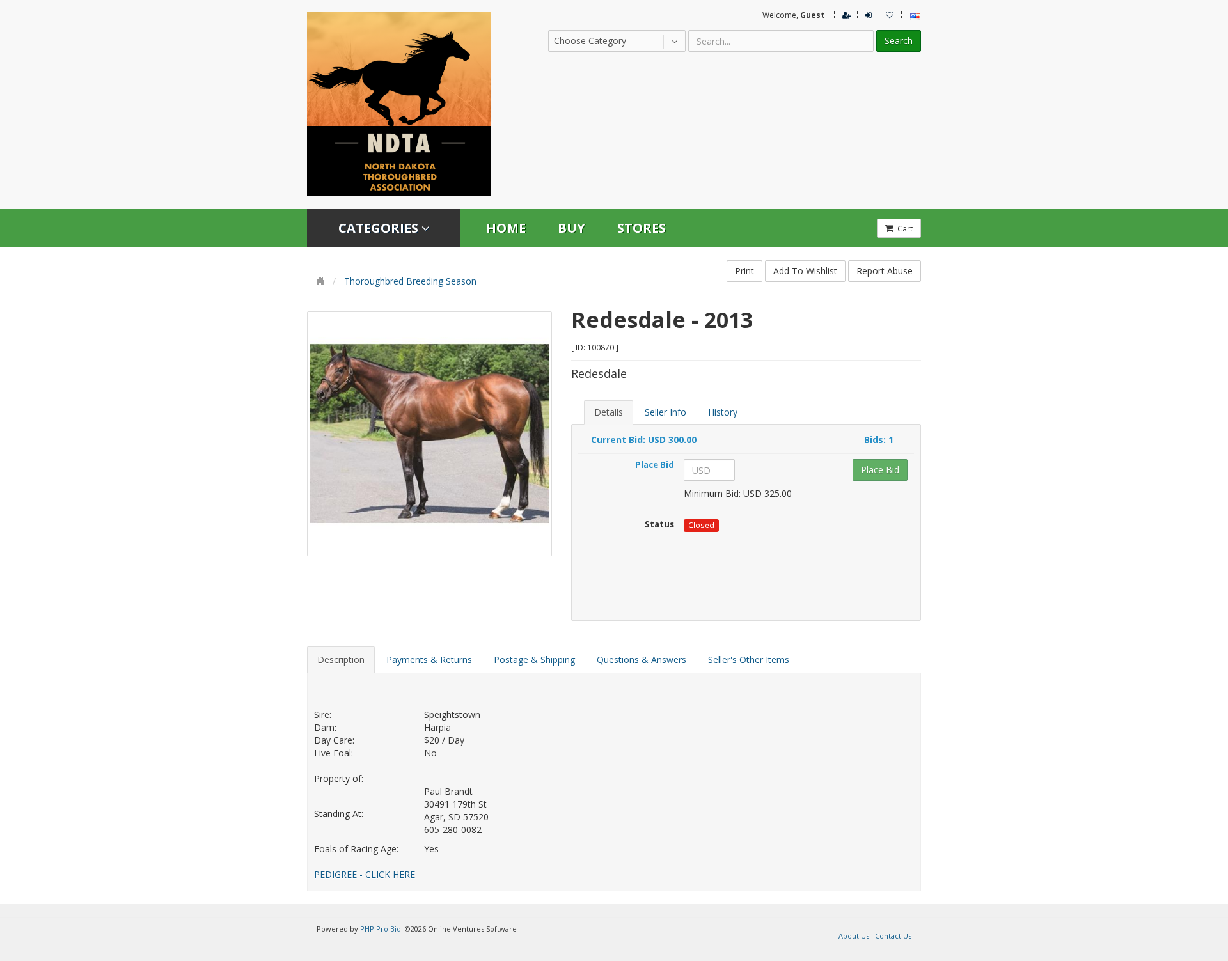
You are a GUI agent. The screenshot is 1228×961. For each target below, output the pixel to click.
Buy (571, 228)
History (722, 412)
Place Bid (880, 470)
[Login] (866, 15)
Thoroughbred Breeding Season (410, 281)
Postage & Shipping (534, 659)
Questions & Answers (641, 659)
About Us (853, 936)
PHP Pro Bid (380, 929)
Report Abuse (884, 271)
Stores (641, 228)
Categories (379, 228)
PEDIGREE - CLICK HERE (364, 874)
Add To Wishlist (805, 271)
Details (608, 412)
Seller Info (665, 412)
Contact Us (893, 936)
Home (506, 228)
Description (341, 659)
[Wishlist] (887, 15)
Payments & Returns (429, 659)
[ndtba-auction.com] (399, 104)
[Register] (844, 15)
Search (899, 41)
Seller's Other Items (748, 659)
